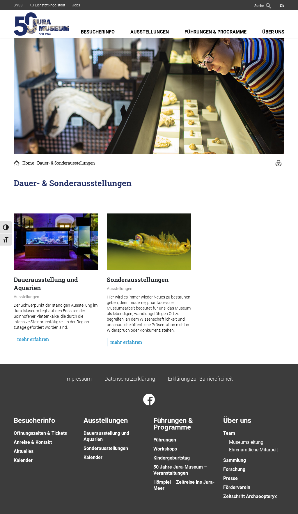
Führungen (164, 440)
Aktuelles (23, 451)
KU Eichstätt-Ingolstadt (47, 5)
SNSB (18, 5)
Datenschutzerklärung (129, 379)
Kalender (23, 460)
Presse (230, 478)
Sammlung (234, 460)
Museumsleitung (246, 442)
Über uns (273, 32)
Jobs (76, 5)
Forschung (234, 469)
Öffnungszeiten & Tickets (40, 433)
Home (28, 163)
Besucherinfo (98, 32)
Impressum (78, 379)
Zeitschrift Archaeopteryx (250, 496)
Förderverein (236, 487)
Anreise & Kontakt (33, 442)
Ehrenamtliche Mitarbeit (253, 450)
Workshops (165, 449)
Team (229, 433)
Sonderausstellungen (106, 448)
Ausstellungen (149, 32)
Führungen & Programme (215, 32)
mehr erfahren (33, 339)
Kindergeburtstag (171, 458)
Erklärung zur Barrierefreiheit (200, 379)
